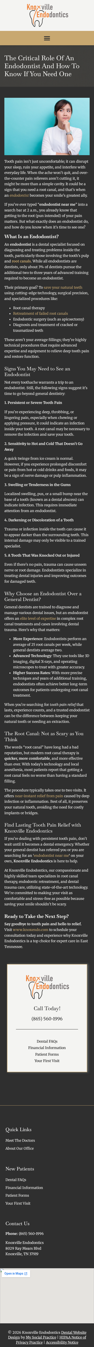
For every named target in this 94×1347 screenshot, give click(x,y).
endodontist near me (51, 855)
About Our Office (19, 1148)
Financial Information (47, 1048)
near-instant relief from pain (39, 796)
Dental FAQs (47, 1041)
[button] (47, 38)
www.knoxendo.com (30, 929)
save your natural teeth (63, 287)
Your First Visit (47, 1061)
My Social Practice (41, 1337)
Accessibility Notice (62, 1342)
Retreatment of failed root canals (40, 313)
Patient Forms (47, 1054)
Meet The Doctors (20, 1140)
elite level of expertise (38, 618)
